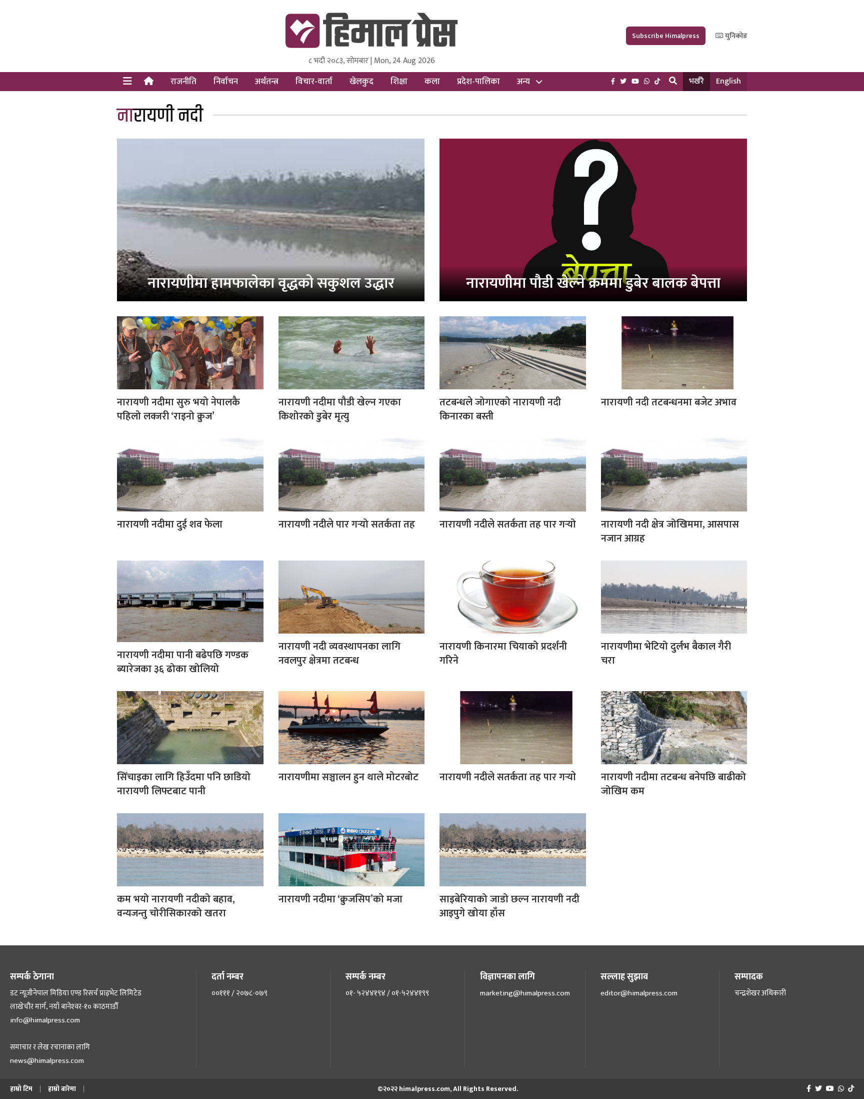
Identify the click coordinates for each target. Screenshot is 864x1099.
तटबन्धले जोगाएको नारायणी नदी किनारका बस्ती (500, 409)
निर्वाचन (226, 82)
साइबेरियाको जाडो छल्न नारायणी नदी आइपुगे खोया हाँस (510, 906)
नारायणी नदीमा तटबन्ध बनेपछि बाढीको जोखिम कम (673, 784)
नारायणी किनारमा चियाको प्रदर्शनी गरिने (503, 653)
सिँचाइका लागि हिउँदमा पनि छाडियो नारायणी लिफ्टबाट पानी (183, 784)
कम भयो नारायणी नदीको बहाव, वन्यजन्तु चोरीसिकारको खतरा (176, 906)
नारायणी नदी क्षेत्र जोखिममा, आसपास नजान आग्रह (670, 531)
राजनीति (183, 82)
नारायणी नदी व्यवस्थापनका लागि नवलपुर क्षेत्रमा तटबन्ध (339, 653)
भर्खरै (696, 81)
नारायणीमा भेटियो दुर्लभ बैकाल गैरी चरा (666, 653)
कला (432, 82)
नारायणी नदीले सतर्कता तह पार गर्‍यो (508, 524)
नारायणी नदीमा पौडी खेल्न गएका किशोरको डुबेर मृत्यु (339, 409)
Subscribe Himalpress (666, 36)
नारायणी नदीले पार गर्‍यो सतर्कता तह (346, 524)
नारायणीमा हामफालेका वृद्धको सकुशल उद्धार (271, 283)
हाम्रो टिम (21, 1088)
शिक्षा (399, 82)
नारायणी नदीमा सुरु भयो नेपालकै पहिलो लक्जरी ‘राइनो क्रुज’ (178, 409)
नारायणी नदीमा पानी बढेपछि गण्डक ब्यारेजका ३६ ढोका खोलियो (182, 662)
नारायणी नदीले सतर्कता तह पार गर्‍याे (508, 777)
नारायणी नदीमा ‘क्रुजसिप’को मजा (340, 899)
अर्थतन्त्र (266, 82)
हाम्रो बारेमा (62, 1088)
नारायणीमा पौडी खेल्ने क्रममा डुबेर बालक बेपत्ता (593, 283)
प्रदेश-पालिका (478, 82)
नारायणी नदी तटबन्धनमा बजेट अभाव (668, 402)
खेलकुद (362, 82)
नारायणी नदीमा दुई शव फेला (169, 524)
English (728, 81)
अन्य (523, 82)
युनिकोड (735, 36)
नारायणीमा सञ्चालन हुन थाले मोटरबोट (348, 777)
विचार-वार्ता (314, 82)
